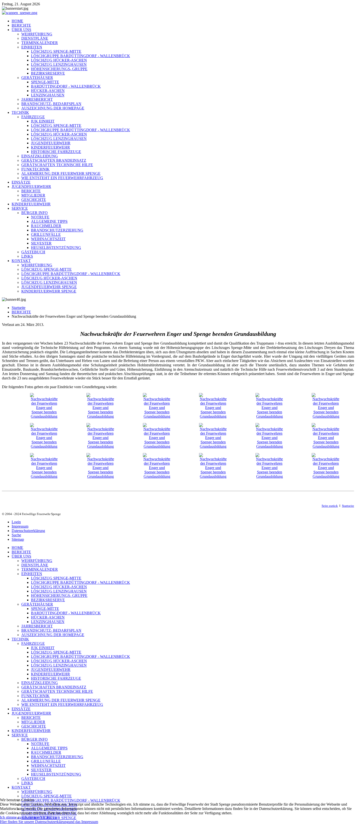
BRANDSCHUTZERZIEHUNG (57, 230)
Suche (16, 535)
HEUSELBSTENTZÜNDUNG (56, 248)
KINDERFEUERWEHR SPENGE (48, 291)
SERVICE (20, 208)
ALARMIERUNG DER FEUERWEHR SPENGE (61, 173)
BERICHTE (21, 25)
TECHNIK (20, 112)
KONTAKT (21, 261)
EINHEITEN (31, 47)
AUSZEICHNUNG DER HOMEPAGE (52, 108)
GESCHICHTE (33, 200)
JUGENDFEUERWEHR (50, 143)
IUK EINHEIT (42, 121)
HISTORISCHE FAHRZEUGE (56, 152)
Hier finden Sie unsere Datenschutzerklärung (34, 822)
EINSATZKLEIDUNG (39, 156)
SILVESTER (41, 243)
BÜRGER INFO (34, 213)
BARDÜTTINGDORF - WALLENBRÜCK (66, 86)
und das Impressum (83, 822)
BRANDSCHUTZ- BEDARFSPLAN (51, 104)
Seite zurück (330, 506)
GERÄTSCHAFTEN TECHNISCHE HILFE (57, 165)
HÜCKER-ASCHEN (48, 91)
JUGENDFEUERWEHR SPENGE (49, 287)
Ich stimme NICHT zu (39, 817)
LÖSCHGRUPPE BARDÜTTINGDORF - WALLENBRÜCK (80, 56)
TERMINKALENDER (39, 43)
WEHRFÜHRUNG (36, 34)
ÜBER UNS (21, 30)
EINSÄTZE (21, 182)
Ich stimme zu (10, 817)
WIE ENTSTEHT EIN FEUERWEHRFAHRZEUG (62, 178)
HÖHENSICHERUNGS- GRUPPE (59, 69)
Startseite (18, 308)
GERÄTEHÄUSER (37, 78)
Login (16, 522)
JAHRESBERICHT (37, 99)
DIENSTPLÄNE (34, 38)
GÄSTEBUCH (33, 252)
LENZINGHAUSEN (47, 95)
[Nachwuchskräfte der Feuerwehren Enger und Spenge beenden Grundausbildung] (44, 416)
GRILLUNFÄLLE (46, 234)
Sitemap (18, 539)
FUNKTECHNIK (35, 169)
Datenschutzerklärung (28, 531)
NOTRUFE (40, 217)
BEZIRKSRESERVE (48, 73)
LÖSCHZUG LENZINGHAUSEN (59, 64)
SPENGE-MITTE (45, 82)
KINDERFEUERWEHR (50, 147)
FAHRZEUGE (33, 117)
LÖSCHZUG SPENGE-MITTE (56, 51)
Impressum (20, 526)
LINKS (27, 256)
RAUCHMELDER (46, 226)
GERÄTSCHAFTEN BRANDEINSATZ (53, 160)
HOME (17, 21)
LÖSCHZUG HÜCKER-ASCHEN (59, 60)
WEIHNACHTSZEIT (48, 239)
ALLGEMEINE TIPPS (49, 221)
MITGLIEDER (33, 195)
